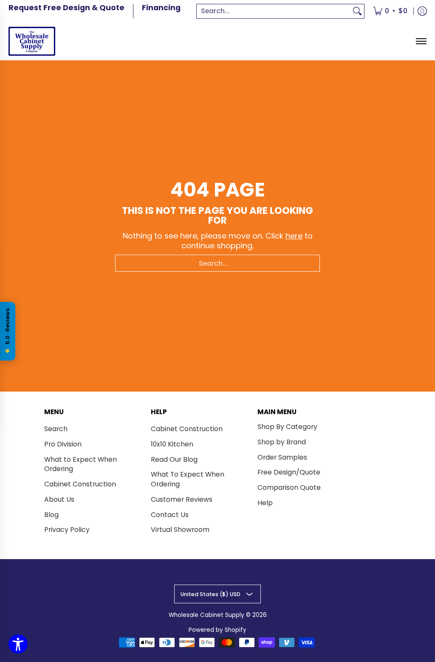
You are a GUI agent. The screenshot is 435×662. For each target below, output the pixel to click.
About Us (59, 499)
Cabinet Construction (80, 484)
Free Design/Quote (288, 472)
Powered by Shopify (217, 630)
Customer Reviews (181, 499)
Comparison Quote (289, 487)
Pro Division (63, 444)
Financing (161, 8)
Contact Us (170, 515)
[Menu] (421, 41)
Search (56, 429)
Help (265, 503)
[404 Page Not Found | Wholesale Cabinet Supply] (31, 41)
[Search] (357, 11)
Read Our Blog (174, 459)
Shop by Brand (281, 442)
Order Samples (282, 457)
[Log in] (422, 11)
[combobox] (273, 11)
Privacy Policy (67, 529)
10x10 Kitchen (172, 444)
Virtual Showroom (180, 529)
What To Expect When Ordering (187, 479)
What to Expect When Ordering (80, 464)
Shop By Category (287, 427)
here (293, 235)
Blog (51, 515)
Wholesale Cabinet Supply (206, 615)
